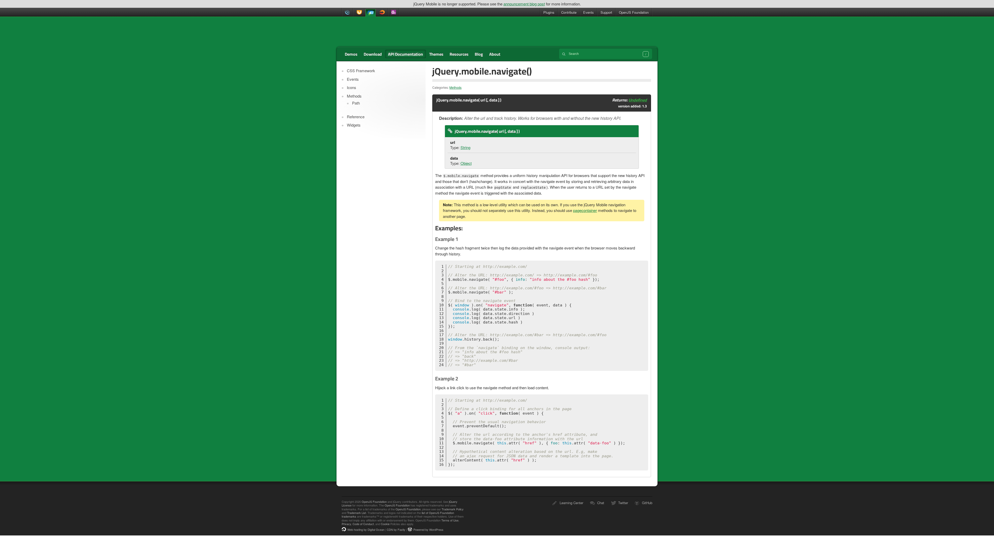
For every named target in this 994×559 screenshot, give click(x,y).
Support (606, 12)
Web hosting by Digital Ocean (365, 529)
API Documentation (405, 54)
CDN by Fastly (396, 529)
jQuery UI (358, 12)
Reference (355, 116)
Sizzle (382, 12)
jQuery (347, 12)
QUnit (393, 12)
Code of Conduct (363, 524)
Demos (351, 54)
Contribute (568, 12)
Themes (436, 54)
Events (588, 12)
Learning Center (571, 502)
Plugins (548, 12)
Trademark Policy (453, 509)
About (494, 54)
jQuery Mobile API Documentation (376, 31)
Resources (459, 54)
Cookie (385, 524)
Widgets (354, 125)
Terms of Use (449, 520)
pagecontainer (585, 210)
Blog (479, 54)
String (465, 147)
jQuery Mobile (370, 12)
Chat (600, 502)
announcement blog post (524, 3)
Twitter (623, 502)
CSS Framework (361, 70)
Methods (455, 87)
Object (466, 163)
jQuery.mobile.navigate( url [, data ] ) (487, 131)
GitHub (647, 502)
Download (373, 54)
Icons (351, 87)
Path (356, 103)
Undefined (637, 100)
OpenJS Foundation (634, 12)
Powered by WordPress (428, 529)
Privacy (346, 524)
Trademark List (356, 513)
